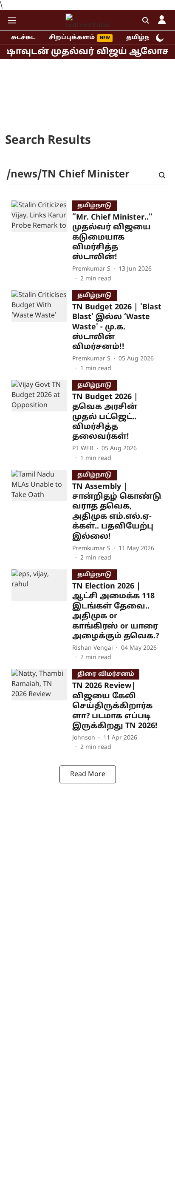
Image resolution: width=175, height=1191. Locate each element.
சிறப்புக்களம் (72, 37)
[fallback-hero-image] (41, 241)
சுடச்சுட (23, 37)
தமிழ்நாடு (143, 37)
